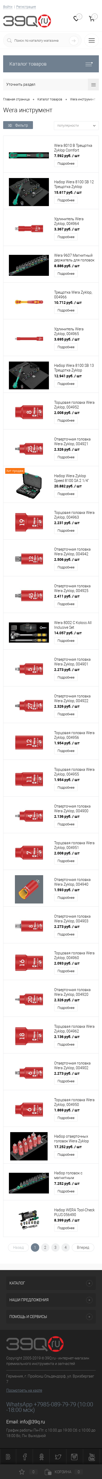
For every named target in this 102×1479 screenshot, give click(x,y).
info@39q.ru (32, 1421)
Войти (7, 7)
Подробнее (66, 163)
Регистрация (26, 7)
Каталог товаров (28, 64)
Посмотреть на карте (24, 1390)
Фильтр (21, 125)
